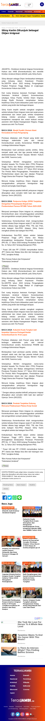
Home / (4, 23)
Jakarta (5, 489)
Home (3, 11)
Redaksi (11, 706)
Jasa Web (33, 708)
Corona (26, 689)
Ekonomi (13, 689)
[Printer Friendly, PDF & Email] (5, 266)
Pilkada (26, 682)
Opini (12, 693)
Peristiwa (28, 11)
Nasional (19, 11)
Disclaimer (18, 706)
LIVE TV (28, 5)
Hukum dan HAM (12, 23)
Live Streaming (13, 708)
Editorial (26, 686)
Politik (12, 686)
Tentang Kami (23, 708)
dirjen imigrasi (21, 485)
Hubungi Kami (35, 706)
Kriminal (37, 11)
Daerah (11, 11)
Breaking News (8, 485)
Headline (32, 485)
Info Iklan (26, 706)
